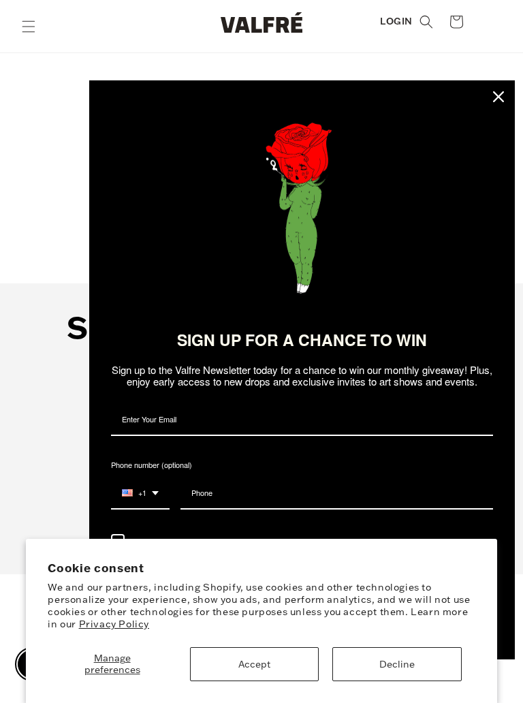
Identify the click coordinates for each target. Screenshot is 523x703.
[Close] (498, 96)
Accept (254, 664)
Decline (397, 664)
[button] (29, 27)
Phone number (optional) (151, 464)
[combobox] (140, 494)
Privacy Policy (114, 624)
